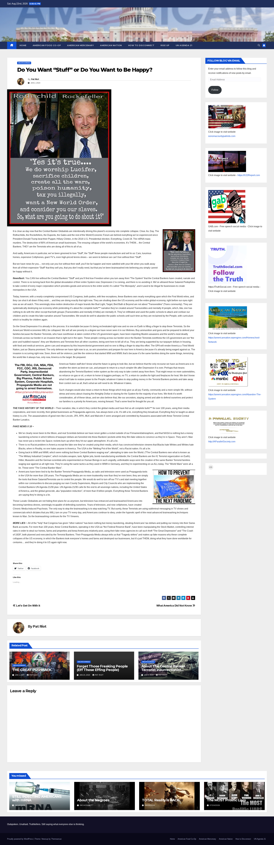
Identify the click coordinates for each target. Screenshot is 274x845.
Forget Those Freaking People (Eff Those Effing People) (102, 668)
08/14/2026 (85, 805)
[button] (259, 45)
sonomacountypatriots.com (221, 136)
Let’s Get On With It (28, 605)
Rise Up (165, 45)
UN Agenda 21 (184, 45)
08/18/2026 (20, 805)
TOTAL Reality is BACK (160, 800)
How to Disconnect (141, 45)
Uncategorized (24, 63)
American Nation (111, 45)
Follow (214, 90)
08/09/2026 (150, 805)
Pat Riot (35, 79)
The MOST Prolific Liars (226, 800)
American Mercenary (80, 45)
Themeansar (56, 839)
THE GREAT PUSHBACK (31, 670)
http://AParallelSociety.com (221, 441)
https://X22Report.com (248, 175)
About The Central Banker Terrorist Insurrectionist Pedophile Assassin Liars (163, 669)
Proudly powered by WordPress (20, 839)
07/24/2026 (215, 805)
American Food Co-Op (47, 45)
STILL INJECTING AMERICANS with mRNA (36, 798)
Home (23, 45)
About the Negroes (93, 800)
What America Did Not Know (174, 605)
